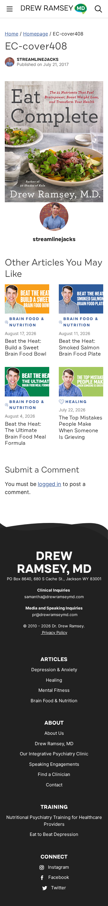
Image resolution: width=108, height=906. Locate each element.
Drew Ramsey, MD (54, 743)
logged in (49, 484)
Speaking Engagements (54, 764)
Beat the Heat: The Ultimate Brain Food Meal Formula (25, 433)
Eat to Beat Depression (54, 834)
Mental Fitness (54, 690)
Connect (54, 856)
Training (54, 807)
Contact (54, 785)
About (54, 722)
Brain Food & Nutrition (54, 700)
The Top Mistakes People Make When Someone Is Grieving (80, 427)
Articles (54, 659)
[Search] (98, 9)
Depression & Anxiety (54, 669)
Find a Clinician (54, 774)
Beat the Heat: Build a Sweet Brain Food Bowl (25, 347)
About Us (54, 733)
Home (11, 34)
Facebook (58, 877)
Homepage (35, 34)
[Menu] (9, 9)
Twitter (58, 887)
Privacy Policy (54, 632)
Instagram (58, 867)
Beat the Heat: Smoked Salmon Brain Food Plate (80, 347)
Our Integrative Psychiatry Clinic (54, 754)
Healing (54, 680)
